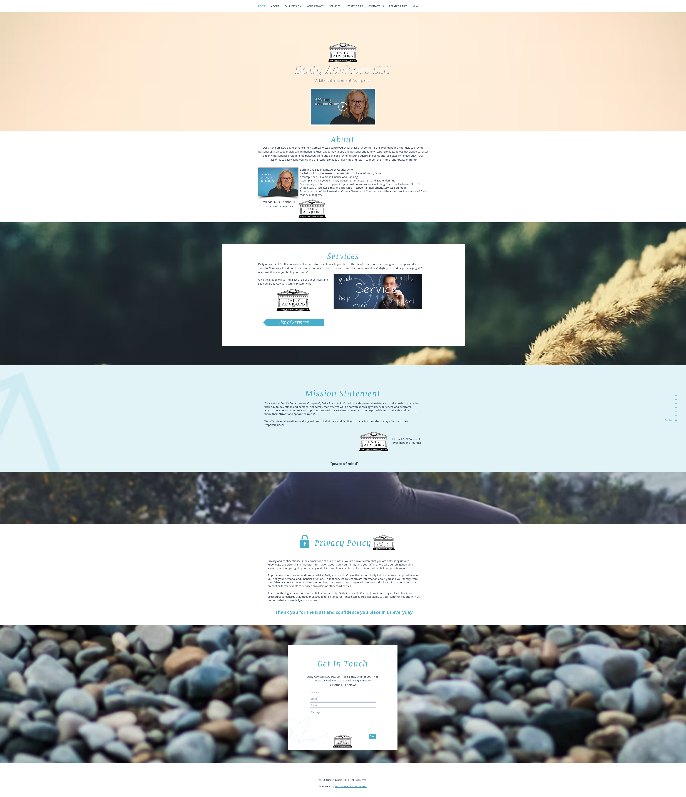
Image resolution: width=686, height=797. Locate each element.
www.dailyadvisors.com (302, 600)
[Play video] (342, 106)
